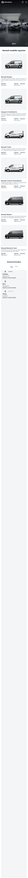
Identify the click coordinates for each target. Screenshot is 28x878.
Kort (16, 266)
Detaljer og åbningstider (9, 277)
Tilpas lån (22, 83)
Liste (11, 266)
